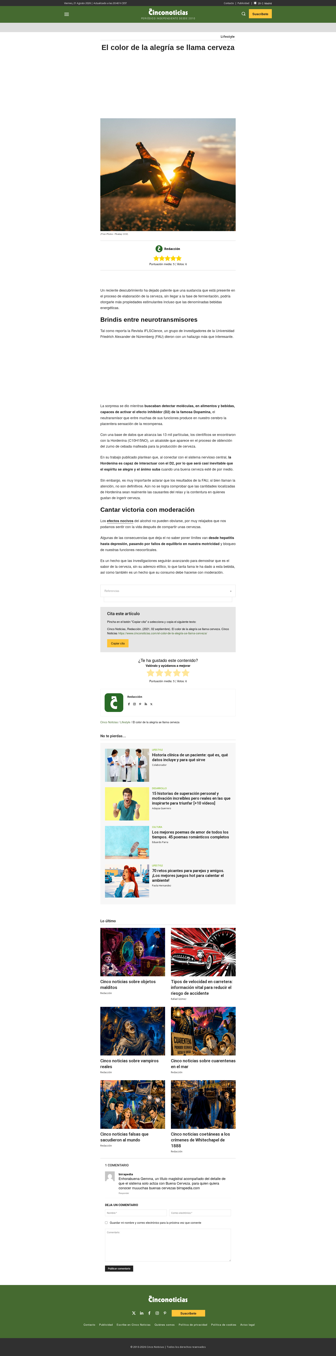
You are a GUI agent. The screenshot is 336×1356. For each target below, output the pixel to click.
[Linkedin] (141, 1313)
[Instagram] (134, 703)
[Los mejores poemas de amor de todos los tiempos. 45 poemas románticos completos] (127, 842)
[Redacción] (160, 248)
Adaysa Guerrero (161, 808)
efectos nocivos (120, 520)
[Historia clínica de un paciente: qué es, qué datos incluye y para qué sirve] (127, 765)
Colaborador (159, 765)
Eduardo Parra (160, 842)
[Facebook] (173, 277)
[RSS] (145, 703)
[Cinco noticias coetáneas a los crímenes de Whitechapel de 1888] (203, 1104)
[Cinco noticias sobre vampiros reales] (132, 1031)
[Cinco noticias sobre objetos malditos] (132, 952)
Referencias (111, 591)
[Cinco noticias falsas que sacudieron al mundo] (132, 1104)
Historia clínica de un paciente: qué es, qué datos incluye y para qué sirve (190, 757)
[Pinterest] (140, 703)
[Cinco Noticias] (168, 1299)
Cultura (157, 827)
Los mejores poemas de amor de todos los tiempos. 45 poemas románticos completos (190, 834)
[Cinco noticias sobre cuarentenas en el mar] (203, 1031)
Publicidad (243, 3)
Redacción (172, 249)
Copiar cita (118, 643)
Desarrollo (159, 788)
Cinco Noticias (109, 722)
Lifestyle (228, 36)
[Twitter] (134, 1313)
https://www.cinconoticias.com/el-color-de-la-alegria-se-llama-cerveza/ (162, 633)
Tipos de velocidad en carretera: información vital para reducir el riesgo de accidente (202, 987)
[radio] (151, 673)
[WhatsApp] (182, 277)
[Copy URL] (191, 277)
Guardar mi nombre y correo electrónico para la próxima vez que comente (155, 1223)
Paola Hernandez (161, 885)
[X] (164, 277)
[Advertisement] (272, 116)
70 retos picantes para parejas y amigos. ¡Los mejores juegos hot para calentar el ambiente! (188, 875)
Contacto (229, 3)
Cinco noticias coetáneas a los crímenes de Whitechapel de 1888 (200, 1140)
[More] (200, 277)
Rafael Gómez (178, 999)
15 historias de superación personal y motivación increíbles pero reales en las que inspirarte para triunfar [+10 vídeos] (191, 798)
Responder (124, 1193)
